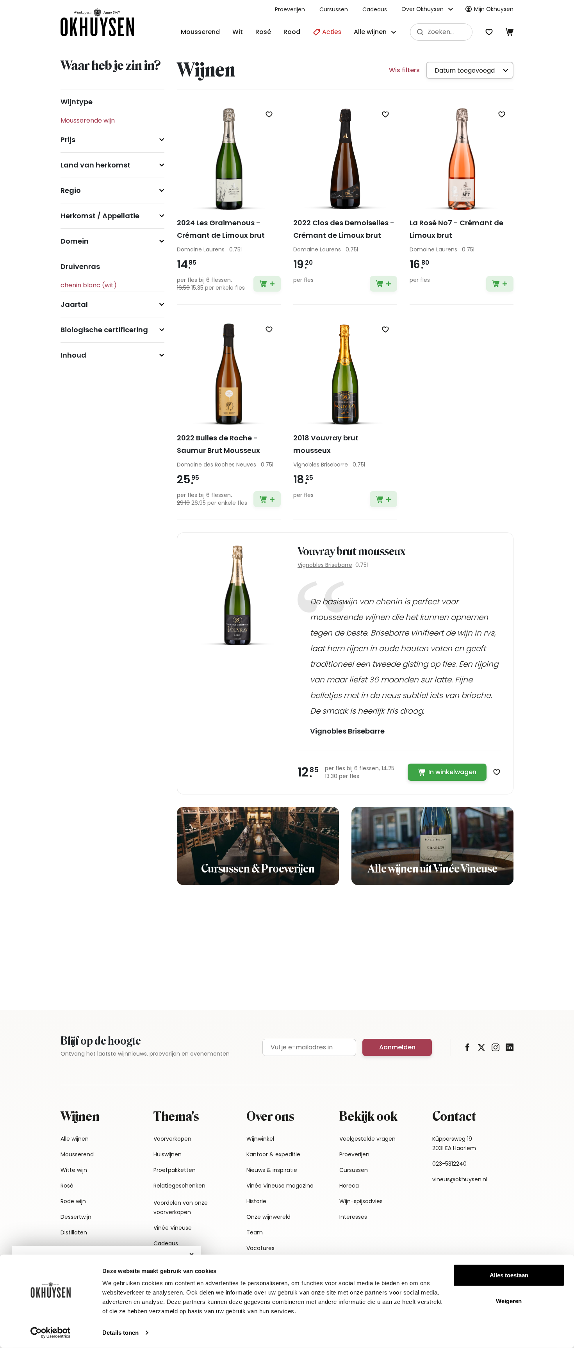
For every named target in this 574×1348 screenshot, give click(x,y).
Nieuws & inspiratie (271, 1170)
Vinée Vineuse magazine (280, 1186)
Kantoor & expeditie (273, 1154)
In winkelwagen (452, 771)
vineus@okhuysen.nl (459, 1179)
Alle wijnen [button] (370, 31)
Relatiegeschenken (179, 1186)
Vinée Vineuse (172, 1228)
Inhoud (73, 355)
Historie (256, 1201)
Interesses (353, 1217)
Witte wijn (74, 1170)
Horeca (349, 1186)
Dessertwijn (76, 1217)
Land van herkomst (95, 165)
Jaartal (74, 304)
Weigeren (509, 1300)
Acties (331, 31)
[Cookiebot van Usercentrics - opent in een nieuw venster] (50, 1333)
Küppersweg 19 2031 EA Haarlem (454, 1143)
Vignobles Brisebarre (325, 565)
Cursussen (333, 9)
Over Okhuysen (422, 9)
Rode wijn (73, 1201)
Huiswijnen (167, 1154)
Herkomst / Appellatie (100, 216)
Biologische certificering (104, 330)
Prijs (68, 139)
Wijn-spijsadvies (361, 1201)
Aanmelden (397, 1047)
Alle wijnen (75, 1139)
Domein (75, 241)
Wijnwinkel (260, 1139)
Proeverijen (290, 9)
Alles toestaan (509, 1275)
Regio (71, 190)
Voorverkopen (172, 1139)
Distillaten (74, 1232)
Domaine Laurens (201, 249)
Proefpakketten (174, 1170)
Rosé (263, 31)
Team (254, 1232)
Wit (237, 31)
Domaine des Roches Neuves (216, 464)
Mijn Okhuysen (493, 9)
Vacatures (260, 1248)
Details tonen (120, 1332)
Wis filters (404, 70)
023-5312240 (449, 1164)
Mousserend (200, 31)
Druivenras (80, 266)
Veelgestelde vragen (367, 1139)
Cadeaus (374, 9)
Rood (291, 31)
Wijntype (77, 102)
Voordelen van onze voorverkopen (180, 1207)
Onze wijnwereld (268, 1217)
